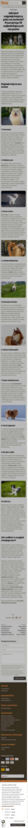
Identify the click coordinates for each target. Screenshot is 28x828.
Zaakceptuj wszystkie (17, 825)
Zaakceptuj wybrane (19, 821)
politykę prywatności (7, 806)
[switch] (3, 826)
